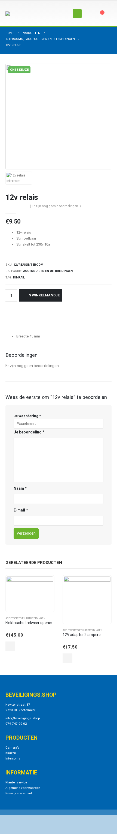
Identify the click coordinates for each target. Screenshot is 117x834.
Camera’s (12, 747)
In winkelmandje (43, 295)
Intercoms (12, 758)
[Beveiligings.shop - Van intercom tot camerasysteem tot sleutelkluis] (20, 13)
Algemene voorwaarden (22, 788)
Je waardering (27, 416)
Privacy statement (18, 793)
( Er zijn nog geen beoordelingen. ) (55, 206)
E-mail (21, 510)
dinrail (19, 277)
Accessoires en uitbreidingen (48, 271)
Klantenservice (16, 782)
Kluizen (10, 753)
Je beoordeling (29, 432)
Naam (20, 488)
